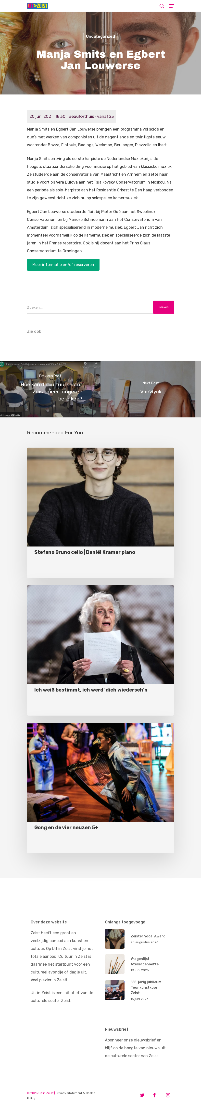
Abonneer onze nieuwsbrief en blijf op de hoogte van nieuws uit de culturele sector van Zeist (135, 1048)
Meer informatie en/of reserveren (63, 264)
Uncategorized (100, 36)
